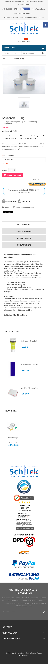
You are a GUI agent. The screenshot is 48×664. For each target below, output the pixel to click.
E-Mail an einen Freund (24, 207)
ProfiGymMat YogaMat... (30, 364)
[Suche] (43, 53)
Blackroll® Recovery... (29, 388)
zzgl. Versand (32, 144)
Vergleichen (26, 201)
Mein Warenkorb (38, 9)
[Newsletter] (43, 612)
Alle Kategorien (10, 53)
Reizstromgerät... (14, 437)
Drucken (7, 207)
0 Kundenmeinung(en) (12, 122)
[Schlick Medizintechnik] (24, 28)
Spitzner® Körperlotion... (30, 341)
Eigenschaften (8, 156)
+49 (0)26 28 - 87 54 (10, 9)
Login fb (25, 9)
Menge (4, 170)
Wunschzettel (11, 201)
